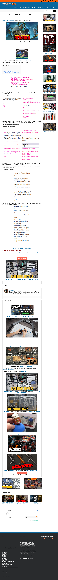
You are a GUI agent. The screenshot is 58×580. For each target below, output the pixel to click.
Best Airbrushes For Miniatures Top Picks (33, 470)
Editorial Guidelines (4, 559)
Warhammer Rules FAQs (10, 18)
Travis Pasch (5, 17)
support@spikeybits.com (6, 577)
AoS (19, 1)
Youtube (55, 1)
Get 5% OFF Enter (13, 452)
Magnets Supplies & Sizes (27, 10)
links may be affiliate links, (12, 302)
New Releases (23, 1)
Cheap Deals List (13, 10)
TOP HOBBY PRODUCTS (27, 7)
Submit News (3, 570)
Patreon (41, 1)
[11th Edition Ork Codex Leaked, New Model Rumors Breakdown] (22, 495)
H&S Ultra (19, 470)
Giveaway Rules (4, 555)
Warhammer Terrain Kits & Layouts (49, 131)
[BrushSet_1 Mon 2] (49, 34)
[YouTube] (53, 538)
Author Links (3, 562)
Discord (45, 1)
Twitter (50, 1)
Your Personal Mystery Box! (26, 366)
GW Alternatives (29, 1)
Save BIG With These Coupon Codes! (49, 73)
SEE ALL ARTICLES (30, 294)
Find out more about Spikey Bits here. (26, 558)
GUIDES (20, 7)
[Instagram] (4, 296)
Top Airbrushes (19, 10)
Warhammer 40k (15, 1)
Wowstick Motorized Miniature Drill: (10, 391)
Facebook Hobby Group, (18, 252)
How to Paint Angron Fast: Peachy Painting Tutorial (33, 490)
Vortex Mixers (40, 10)
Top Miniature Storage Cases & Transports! (33, 411)
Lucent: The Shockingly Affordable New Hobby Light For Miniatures (20, 316)
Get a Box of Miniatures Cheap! (49, 32)
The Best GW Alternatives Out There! (49, 111)
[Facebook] (44, 538)
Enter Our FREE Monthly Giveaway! (49, 92)
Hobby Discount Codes (6, 10)
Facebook (48, 1)
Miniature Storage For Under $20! (49, 101)
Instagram (52, 1)
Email (43, 1)
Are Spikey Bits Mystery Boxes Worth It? (7, 564)
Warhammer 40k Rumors (11, 20)
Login (37, 510)
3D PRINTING (34, 7)
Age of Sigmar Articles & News (25, 17)
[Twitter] (47, 538)
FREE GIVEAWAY (53, 7)
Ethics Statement (4, 557)
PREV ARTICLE (4, 488)
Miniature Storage (34, 10)
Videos (34, 1)
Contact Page (3, 569)
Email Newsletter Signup (5, 571)
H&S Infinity (12, 470)
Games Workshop (33, 17)
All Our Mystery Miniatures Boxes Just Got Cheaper (16, 346)
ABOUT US (16, 7)
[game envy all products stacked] (22, 49)
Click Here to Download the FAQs (22, 248)
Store (10, 1)
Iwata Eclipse (6, 470)
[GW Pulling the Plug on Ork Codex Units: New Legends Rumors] (8, 495)
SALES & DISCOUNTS (41, 7)
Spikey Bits (4, 20)
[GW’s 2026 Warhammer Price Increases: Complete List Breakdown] (36, 495)
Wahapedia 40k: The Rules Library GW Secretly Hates (26, 559)
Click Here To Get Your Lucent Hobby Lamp (22, 342)
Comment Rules (4, 553)
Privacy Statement (4, 554)
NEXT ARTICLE (39, 488)
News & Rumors (5, 1)
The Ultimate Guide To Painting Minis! (49, 53)
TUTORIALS (47, 7)
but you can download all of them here (24, 60)
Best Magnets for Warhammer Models (34, 452)
